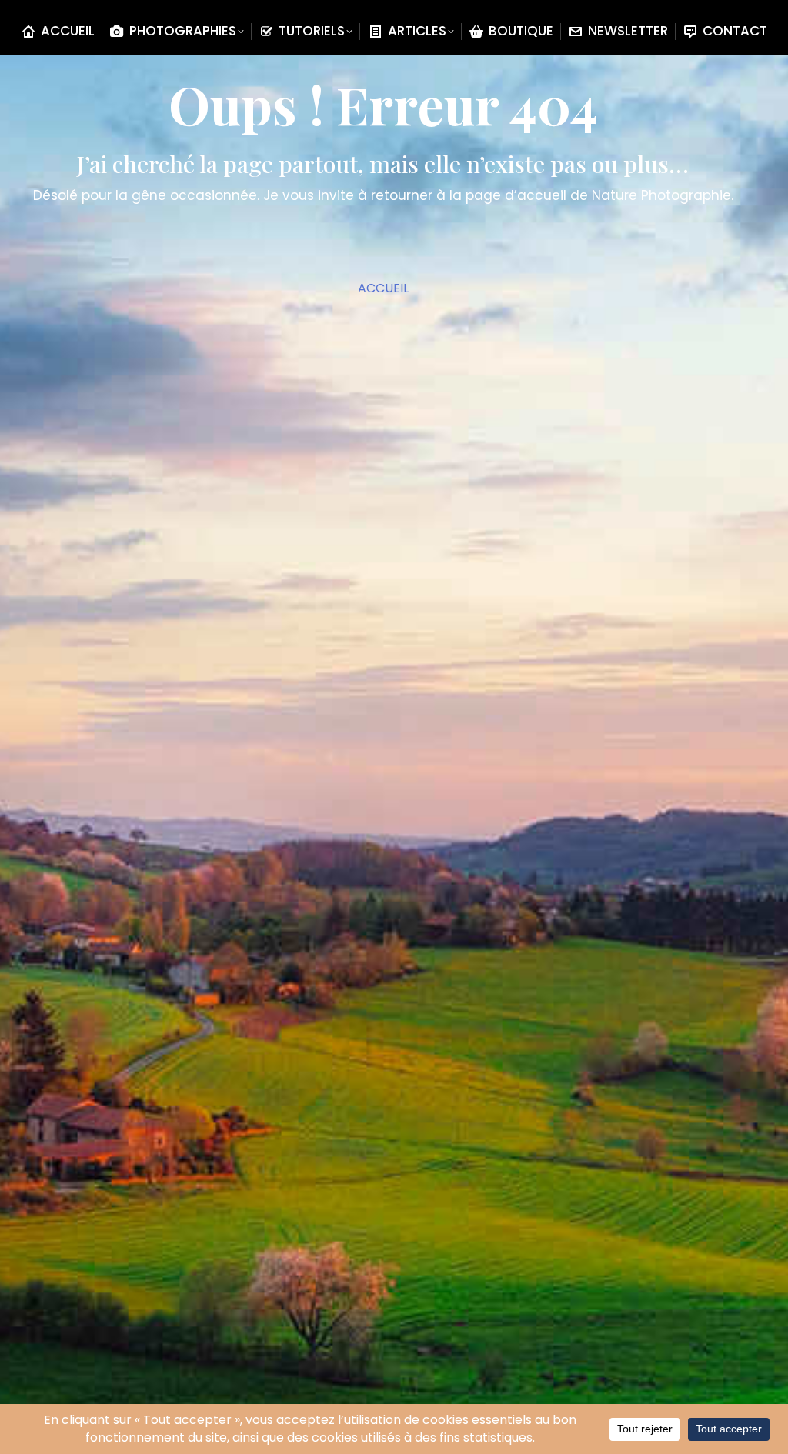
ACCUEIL (383, 288)
